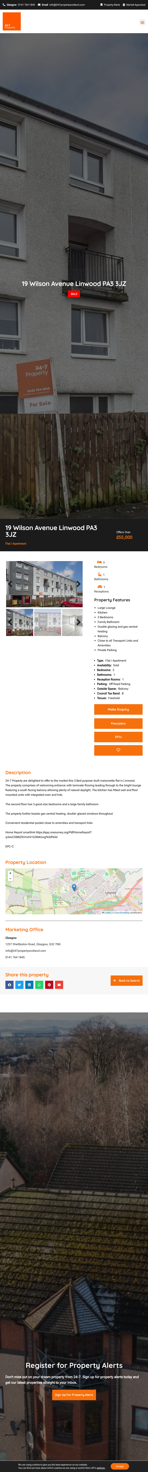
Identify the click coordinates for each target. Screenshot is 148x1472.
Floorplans (118, 723)
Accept (120, 1466)
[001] (44, 584)
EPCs (118, 737)
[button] (142, 22)
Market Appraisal (135, 4)
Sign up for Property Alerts (74, 1395)
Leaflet (107, 912)
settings (101, 1468)
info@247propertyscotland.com (25, 950)
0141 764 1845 (15, 957)
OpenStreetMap (122, 912)
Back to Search (129, 980)
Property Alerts (112, 4)
